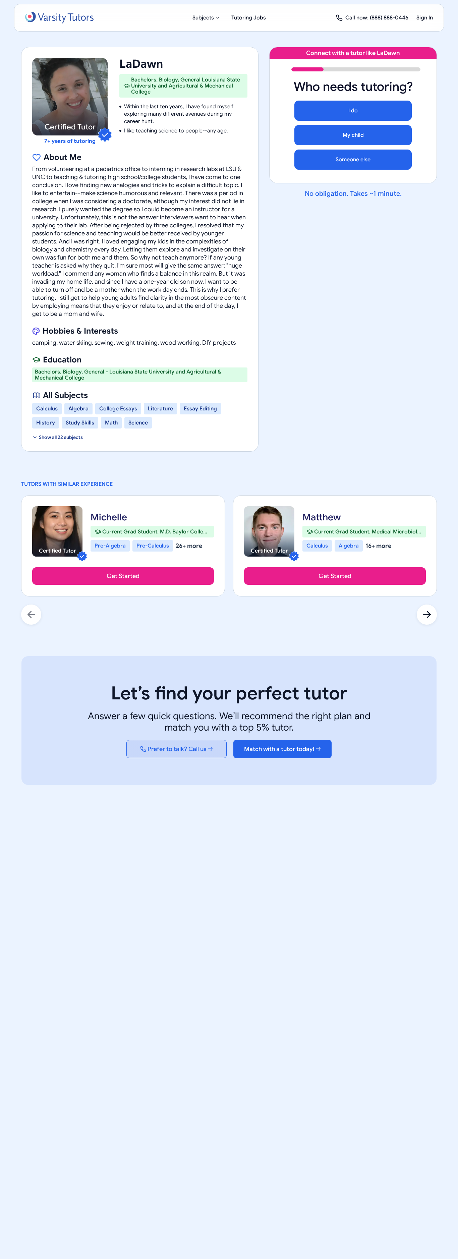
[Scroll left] (31, 615)
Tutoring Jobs (248, 17)
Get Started (123, 576)
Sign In (424, 17)
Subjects (203, 17)
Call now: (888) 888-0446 (376, 17)
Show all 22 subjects (61, 437)
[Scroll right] (427, 615)
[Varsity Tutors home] (59, 17)
